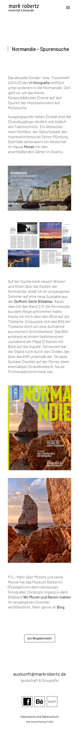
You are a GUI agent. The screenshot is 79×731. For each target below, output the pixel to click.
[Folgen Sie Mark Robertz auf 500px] (52, 707)
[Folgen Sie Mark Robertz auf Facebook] (27, 707)
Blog (60, 607)
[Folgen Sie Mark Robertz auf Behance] (39, 707)
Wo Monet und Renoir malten (47, 597)
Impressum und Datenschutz (39, 716)
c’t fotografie (39, 82)
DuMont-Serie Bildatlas (33, 301)
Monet (29, 146)
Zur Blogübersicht (39, 638)
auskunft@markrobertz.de (39, 674)
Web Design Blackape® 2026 (39, 721)
